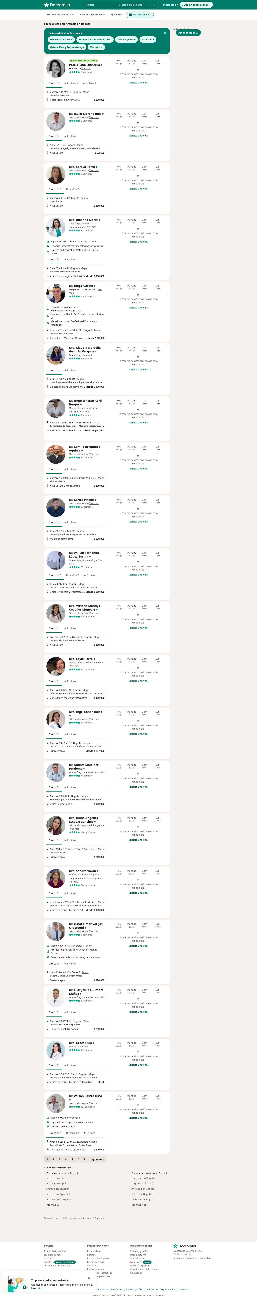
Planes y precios (139, 1251)
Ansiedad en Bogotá (142, 1188)
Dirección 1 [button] (55, 189)
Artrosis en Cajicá (56, 1183)
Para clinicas (137, 1258)
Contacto (49, 1258)
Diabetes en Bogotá (142, 1199)
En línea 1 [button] (72, 83)
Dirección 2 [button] (72, 189)
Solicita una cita (138, 82)
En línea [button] (71, 136)
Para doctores (138, 1254)
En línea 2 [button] (91, 83)
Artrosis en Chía (55, 1178)
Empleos (59, 1262)
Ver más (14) (138, 1204)
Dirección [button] (54, 83)
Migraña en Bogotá (142, 1183)
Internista (148, 39)
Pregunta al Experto (98, 1258)
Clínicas (91, 1254)
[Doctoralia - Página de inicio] (62, 4)
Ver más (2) (52, 1204)
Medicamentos (95, 1262)
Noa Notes (140, 1262)
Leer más (36, 1288)
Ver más (95, 47)
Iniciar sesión (170, 4)
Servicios (92, 1265)
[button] (165, 33)
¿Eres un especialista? (195, 4)
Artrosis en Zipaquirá (58, 1194)
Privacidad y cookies (55, 1251)
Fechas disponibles (91, 14)
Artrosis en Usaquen (57, 1188)
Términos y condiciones (57, 1265)
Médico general (126, 39)
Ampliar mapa (186, 32)
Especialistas (94, 1251)
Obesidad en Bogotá (143, 1178)
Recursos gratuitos (141, 1265)
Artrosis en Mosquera (58, 1199)
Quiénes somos (53, 1254)
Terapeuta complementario (95, 39)
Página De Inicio (52, 1218)
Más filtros (141, 14)
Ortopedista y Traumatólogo (67, 47)
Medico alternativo (61, 39)
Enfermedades (70, 1218)
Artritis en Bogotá (141, 1194)
